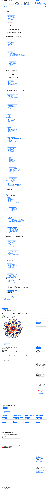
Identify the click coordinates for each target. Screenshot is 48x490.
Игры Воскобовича (11, 81)
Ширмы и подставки (12, 179)
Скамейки (9, 198)
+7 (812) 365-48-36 (18, 4)
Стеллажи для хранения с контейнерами (16, 206)
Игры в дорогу (11, 156)
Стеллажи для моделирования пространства (16, 203)
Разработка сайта (39, 470)
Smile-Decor (12, 358)
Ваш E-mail (38, 328)
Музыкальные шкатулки (12, 134)
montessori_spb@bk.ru (39, 4)
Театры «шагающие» (13, 178)
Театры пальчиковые (13, 177)
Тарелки (9, 252)
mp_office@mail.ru (38, 3)
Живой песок (11, 275)
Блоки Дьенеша (10, 80)
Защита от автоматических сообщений (41, 345)
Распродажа (8, 23)
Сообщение (38, 331)
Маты (9, 281)
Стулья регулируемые (13, 216)
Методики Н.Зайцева (11, 84)
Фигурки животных (11, 150)
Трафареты (10, 272)
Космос (9, 46)
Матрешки (9, 131)
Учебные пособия (11, 85)
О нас (5, 298)
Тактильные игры (11, 108)
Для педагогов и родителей (13, 191)
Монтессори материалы (10, 34)
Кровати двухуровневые (13, 228)
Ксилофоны (10, 245)
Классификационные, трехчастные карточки (17, 55)
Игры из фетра (10, 122)
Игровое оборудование (10, 180)
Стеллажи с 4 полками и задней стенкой (16, 220)
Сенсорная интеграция (12, 284)
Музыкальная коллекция (12, 48)
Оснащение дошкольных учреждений (13, 286)
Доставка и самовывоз (29, 454)
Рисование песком (11, 267)
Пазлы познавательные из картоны (14, 138)
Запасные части (10, 51)
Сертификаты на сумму (12, 33)
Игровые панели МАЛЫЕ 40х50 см (14, 185)
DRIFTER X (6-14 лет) (11, 17)
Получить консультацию (40, 324)
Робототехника (9, 73)
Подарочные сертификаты (11, 30)
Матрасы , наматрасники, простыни (15, 232)
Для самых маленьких (12, 37)
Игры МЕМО (11, 159)
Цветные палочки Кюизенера (13, 86)
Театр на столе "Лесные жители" (6, 417)
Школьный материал (11, 60)
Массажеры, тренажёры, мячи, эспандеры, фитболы (17, 283)
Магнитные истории (11, 130)
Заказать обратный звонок (41, 455)
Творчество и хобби (9, 259)
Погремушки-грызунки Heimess (13, 97)
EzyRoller (7, 10)
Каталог (5, 6)
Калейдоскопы (10, 123)
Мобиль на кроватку (11, 99)
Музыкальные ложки (11, 237)
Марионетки (11, 174)
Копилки (9, 127)
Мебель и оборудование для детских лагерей (16, 289)
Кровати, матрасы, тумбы (12, 227)
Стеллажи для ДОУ (11, 291)
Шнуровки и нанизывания (12, 104)
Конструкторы (10, 162)
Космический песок (12, 276)
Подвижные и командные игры (13, 141)
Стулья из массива (12, 213)
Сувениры (9, 269)
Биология (9, 57)
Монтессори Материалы (13, 294)
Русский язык (10, 41)
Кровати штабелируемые (13, 231)
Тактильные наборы (11, 103)
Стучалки (9, 114)
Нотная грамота (10, 47)
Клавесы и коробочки (11, 246)
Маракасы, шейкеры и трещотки (14, 249)
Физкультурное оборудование (11, 277)
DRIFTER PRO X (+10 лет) (12, 19)
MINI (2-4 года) (10, 12)
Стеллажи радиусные (13, 208)
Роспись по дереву (11, 268)
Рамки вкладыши (11, 105)
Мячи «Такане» (10, 95)
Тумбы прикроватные (13, 233)
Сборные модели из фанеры (14, 170)
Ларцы (10, 66)
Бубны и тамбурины (11, 241)
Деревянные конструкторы (14, 163)
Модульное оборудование (12, 50)
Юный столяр (10, 273)
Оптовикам (6, 301)
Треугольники (10, 253)
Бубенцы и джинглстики (12, 240)
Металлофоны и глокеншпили (13, 250)
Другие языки (10, 43)
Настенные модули (11, 186)
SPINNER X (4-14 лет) (11, 16)
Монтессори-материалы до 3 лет (14, 91)
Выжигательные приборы (12, 262)
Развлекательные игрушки (12, 142)
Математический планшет (12, 83)
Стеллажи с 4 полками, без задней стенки (16, 221)
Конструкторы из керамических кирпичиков (17, 164)
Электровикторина (11, 120)
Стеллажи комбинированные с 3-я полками (17, 222)
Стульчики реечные (12, 212)
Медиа (5, 300)
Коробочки (11, 64)
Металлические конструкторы (14, 168)
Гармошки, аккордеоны (12, 242)
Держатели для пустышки (12, 101)
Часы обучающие (11, 151)
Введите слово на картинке (39, 339)
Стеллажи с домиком (13, 209)
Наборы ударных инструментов (13, 254)
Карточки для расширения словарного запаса (17, 54)
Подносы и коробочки (12, 63)
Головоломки (10, 115)
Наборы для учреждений (12, 290)
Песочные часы (10, 139)
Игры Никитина (10, 82)
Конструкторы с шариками (14, 166)
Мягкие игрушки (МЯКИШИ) (13, 100)
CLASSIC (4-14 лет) (11, 14)
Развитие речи (10, 52)
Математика (10, 44)
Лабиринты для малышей (12, 111)
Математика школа (12, 61)
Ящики (10, 67)
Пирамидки (10, 110)
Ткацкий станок (10, 270)
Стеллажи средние (12, 226)
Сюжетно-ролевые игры (12, 147)
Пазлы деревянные (11, 106)
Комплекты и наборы (10, 27)
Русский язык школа (12, 62)
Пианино (9, 255)
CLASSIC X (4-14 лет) (11, 15)
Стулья (9, 211)
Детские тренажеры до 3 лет (13, 94)
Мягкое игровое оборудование (13, 282)
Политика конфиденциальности (39, 472)
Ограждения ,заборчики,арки (14, 204)
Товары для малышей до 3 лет (11, 89)
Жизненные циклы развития (14, 56)
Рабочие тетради (11, 193)
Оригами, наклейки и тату (12, 265)
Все (8, 183)
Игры (8, 154)
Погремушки (10, 96)
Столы (9, 197)
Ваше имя (38, 325)
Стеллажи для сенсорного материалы (16, 219)
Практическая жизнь (11, 38)
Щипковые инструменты (12, 257)
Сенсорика (9, 40)
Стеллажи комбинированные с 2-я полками (17, 224)
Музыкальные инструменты (11, 234)
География (9, 45)
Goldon (12, 296)
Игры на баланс (12, 160)
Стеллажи (9, 218)
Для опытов (10, 263)
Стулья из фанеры (12, 214)
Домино (10, 158)
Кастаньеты (10, 247)
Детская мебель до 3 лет (12, 93)
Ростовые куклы (12, 176)
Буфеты (10, 223)
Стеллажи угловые (12, 210)
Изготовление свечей (11, 264)
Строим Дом (11, 171)
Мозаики (9, 133)
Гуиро (9, 243)
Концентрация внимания (12, 126)
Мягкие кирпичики (12, 167)
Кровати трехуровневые (13, 230)
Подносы (10, 65)
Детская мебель (9, 194)
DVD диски (9, 87)
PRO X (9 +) (9, 18)
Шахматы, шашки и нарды (12, 152)
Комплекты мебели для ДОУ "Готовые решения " (16, 202)
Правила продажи (38, 471)
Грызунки (9, 98)
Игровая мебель (11, 200)
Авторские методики (10, 76)
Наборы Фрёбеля (11, 79)
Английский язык (11, 42)
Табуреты (10, 217)
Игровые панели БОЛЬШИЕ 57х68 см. (14, 184)
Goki (12, 295)
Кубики (9, 116)
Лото (10, 157)
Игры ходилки (11, 161)
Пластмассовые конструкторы (14, 169)
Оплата (26, 452)
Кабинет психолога (9, 68)
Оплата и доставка (7, 299)
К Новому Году (8, 20)
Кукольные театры (11, 172)
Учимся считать (10, 149)
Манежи (9, 201)
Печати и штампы (11, 266)
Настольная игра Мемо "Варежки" (39, 417)
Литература (8, 187)
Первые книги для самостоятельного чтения (16, 190)
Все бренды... (13, 297)
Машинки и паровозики (12, 132)
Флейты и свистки (11, 256)
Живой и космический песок (13, 274)
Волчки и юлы (10, 113)
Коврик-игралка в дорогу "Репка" (29, 417)
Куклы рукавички (12, 173)
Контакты (5, 302)
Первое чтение (12, 53)
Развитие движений (11, 280)
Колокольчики (10, 244)
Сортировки (10, 107)
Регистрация (38, 0)
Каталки (9, 109)
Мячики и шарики (11, 136)
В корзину (38, 322)
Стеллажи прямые (12, 207)
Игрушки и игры (9, 117)
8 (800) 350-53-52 (27, 4)
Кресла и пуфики (11, 199)
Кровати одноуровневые (13, 229)
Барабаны (9, 239)
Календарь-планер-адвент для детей (18, 417)
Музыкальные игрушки (12, 251)
